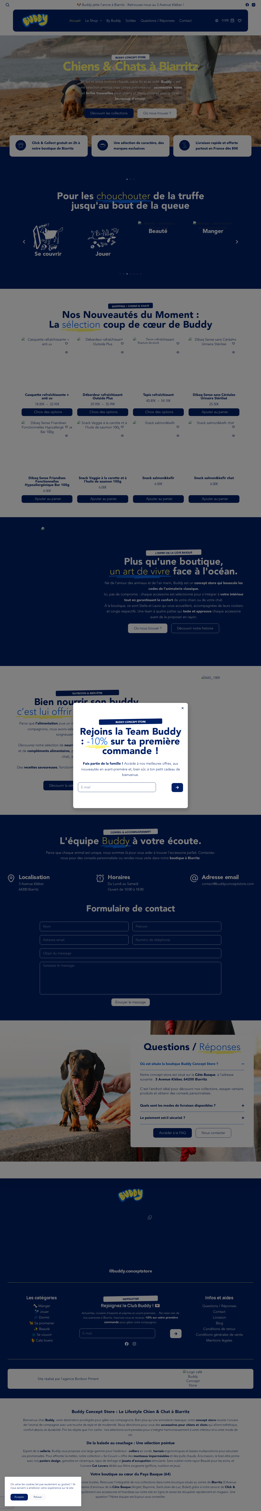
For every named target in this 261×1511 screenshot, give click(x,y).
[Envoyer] (177, 787)
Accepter (19, 1497)
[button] (182, 708)
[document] (130, 755)
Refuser (38, 1497)
